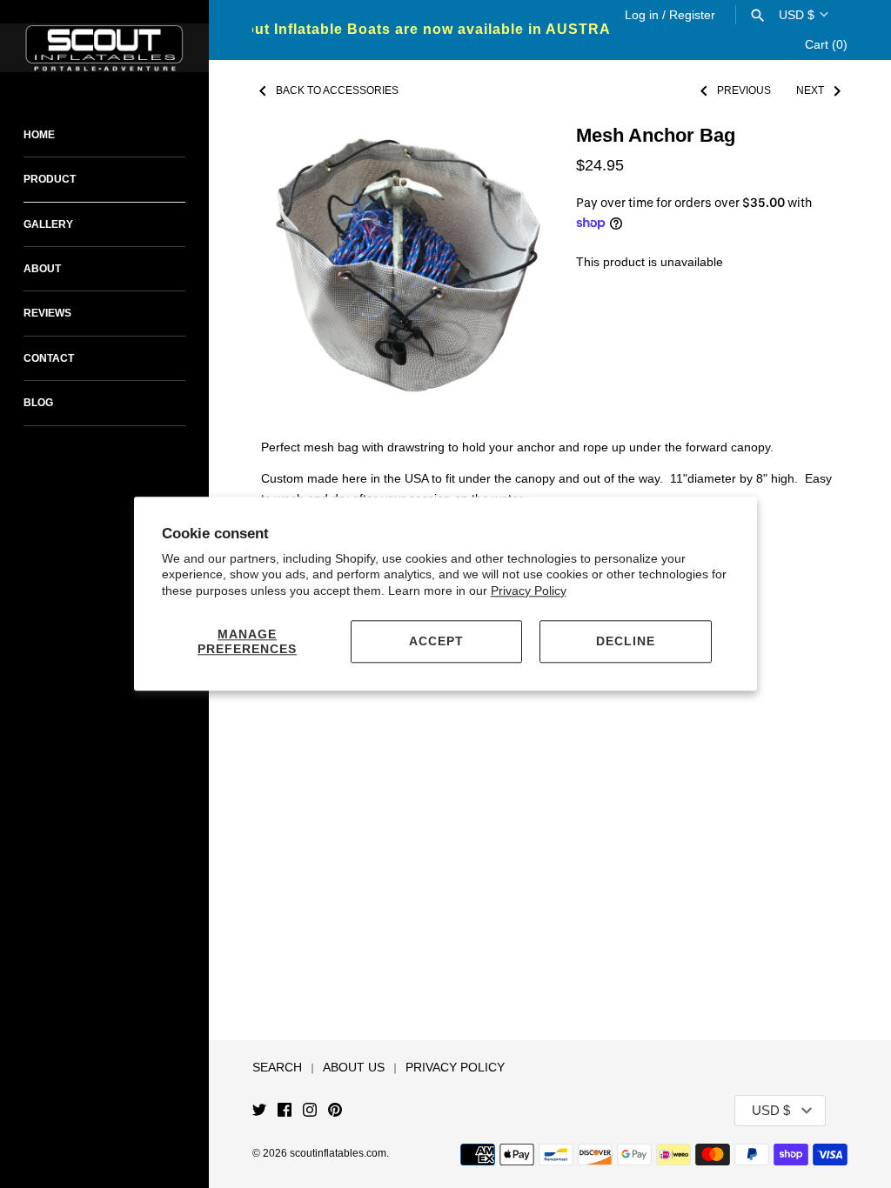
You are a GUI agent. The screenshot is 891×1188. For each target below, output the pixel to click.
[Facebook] (284, 1111)
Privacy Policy (528, 590)
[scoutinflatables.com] (104, 47)
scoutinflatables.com (338, 1153)
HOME (39, 135)
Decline (625, 641)
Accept (436, 641)
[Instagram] (310, 1111)
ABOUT (42, 269)
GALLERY (48, 224)
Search (277, 1067)
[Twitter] (259, 1111)
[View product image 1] (401, 271)
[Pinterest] (335, 1111)
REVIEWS (47, 313)
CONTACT (48, 358)
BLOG (38, 403)
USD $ (796, 15)
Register (692, 15)
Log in (642, 15)
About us (354, 1067)
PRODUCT (49, 179)
